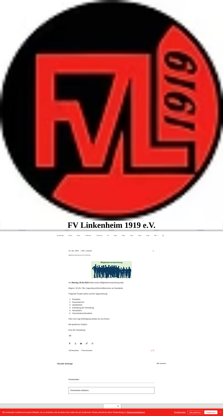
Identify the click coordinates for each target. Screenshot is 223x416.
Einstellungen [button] (180, 412)
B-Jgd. (123, 235)
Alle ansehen (161, 363)
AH (108, 235)
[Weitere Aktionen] (153, 250)
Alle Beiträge (60, 235)
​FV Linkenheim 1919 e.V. (112, 225)
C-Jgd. (131, 235)
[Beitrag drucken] (92, 343)
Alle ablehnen (195, 412)
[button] (163, 235)
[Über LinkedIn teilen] (81, 343)
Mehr (155, 235)
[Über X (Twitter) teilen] (75, 343)
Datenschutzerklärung (136, 412)
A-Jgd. (115, 235)
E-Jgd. (148, 235)
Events (70, 235)
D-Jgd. (139, 235)
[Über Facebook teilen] (70, 343)
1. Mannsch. (88, 235)
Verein (78, 235)
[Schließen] (220, 412)
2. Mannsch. (99, 235)
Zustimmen (210, 412)
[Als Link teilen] (87, 343)
